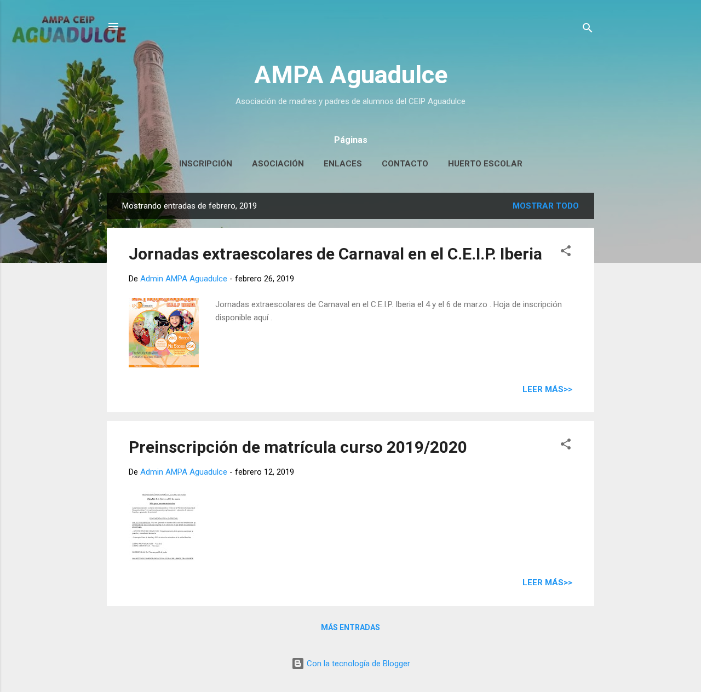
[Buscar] (587, 30)
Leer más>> (547, 389)
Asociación (278, 164)
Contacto (405, 164)
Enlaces (343, 164)
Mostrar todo (546, 206)
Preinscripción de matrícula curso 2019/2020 (298, 447)
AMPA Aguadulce (350, 74)
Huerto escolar (485, 164)
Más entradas (350, 627)
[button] (565, 252)
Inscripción (205, 164)
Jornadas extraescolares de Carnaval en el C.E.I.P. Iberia (335, 253)
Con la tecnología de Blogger (357, 663)
